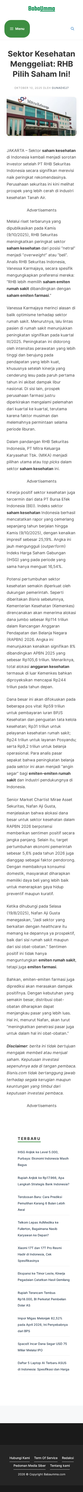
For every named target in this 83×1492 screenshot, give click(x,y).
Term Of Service (46, 1458)
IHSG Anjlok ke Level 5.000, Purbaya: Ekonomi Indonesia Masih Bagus (43, 1158)
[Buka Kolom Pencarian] (72, 28)
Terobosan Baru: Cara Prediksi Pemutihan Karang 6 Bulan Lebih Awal (41, 1203)
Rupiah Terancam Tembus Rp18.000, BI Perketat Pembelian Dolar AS (42, 1299)
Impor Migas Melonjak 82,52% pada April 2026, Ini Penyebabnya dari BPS (43, 1324)
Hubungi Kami (20, 1458)
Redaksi (68, 1458)
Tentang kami (60, 1465)
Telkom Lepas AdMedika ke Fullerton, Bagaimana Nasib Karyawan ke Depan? (38, 1228)
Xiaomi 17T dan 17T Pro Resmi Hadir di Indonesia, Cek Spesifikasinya (40, 1254)
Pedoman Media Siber (30, 1465)
